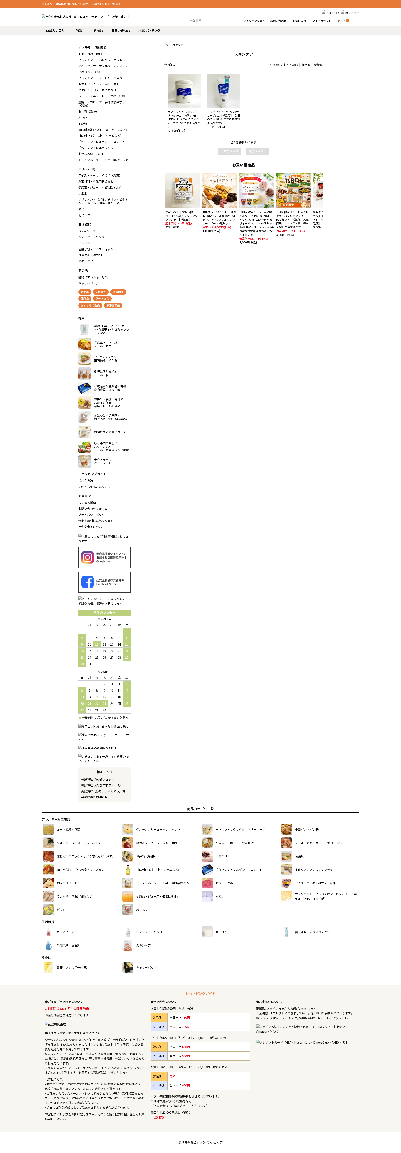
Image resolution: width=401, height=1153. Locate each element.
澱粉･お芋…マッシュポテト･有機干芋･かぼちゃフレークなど (111, 329)
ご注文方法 (85, 480)
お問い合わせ (278, 21)
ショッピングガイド (255, 21)
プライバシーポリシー (93, 514)
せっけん (84, 243)
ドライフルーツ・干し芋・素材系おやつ (103, 161)
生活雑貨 (84, 224)
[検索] (233, 20)
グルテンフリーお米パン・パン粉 (100, 60)
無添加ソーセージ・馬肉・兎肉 (98, 84)
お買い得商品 (120, 30)
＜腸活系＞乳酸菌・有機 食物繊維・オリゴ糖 (110, 388)
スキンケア (179, 45)
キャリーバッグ (88, 283)
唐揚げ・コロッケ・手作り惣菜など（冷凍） (101, 104)
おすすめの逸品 (90, 305)
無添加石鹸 (113, 305)
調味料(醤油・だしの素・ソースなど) (102, 130)
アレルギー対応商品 (92, 47)
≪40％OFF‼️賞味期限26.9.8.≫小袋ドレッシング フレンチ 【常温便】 (182, 219)
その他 (83, 270)
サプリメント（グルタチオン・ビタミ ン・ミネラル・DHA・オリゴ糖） (103, 201)
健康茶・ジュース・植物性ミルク (100, 187)
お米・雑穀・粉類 (90, 54)
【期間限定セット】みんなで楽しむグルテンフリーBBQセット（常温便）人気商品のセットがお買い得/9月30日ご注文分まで (292, 223)
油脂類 (82, 124)
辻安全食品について (91, 527)
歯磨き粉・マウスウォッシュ (97, 249)
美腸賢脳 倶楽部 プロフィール (101, 785)
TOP (166, 45)
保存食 (85, 298)
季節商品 (118, 292)
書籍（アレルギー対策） (94, 277)
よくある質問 (87, 503)
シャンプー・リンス (91, 237)
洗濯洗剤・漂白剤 (90, 255)
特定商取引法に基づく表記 (95, 521)
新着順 (318, 65)
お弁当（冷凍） (88, 111)
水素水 (82, 193)
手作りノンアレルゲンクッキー (98, 148)
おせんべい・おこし (91, 154)
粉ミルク (84, 215)
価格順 (306, 65)
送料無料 (100, 292)
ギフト (82, 209)
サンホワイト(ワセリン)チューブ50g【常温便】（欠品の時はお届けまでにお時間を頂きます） (223, 119)
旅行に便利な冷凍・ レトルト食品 (107, 373)
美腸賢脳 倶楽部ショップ (97, 779)
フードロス (102, 298)
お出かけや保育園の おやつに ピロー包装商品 (110, 417)
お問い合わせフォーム (93, 508)
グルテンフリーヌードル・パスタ (100, 78)
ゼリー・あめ (87, 169)
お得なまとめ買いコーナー (111, 432)
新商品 (98, 30)
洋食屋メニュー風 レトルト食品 (105, 344)
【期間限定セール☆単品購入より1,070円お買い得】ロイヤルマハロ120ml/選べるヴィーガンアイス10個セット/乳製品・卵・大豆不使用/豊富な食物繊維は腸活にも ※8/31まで (257, 227)
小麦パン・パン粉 (90, 72)
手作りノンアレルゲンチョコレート (101, 142)
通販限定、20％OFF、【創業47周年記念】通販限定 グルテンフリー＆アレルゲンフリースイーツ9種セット (219, 221)
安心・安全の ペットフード (103, 461)
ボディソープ (86, 231)
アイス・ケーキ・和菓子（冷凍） (100, 175)
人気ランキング (149, 30)
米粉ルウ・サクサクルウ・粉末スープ (103, 66)
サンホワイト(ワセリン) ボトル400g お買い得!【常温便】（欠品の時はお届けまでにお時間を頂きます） (184, 121)
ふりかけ (84, 117)
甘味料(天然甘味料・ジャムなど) (99, 135)
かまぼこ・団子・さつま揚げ (97, 90)
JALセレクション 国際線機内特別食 (105, 359)
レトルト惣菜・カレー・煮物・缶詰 (101, 96)
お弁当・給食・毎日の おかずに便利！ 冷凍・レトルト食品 (108, 402)
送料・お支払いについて (94, 486)
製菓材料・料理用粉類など (95, 181)
